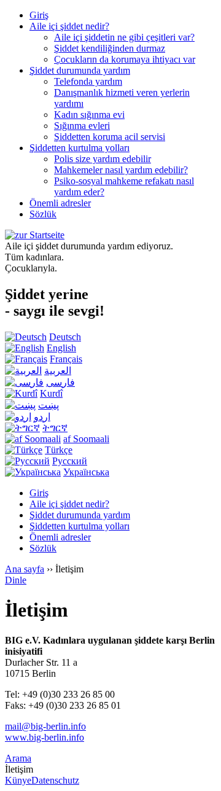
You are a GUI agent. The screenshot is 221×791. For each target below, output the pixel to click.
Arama (18, 758)
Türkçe (58, 450)
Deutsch (65, 337)
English (61, 348)
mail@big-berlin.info (45, 726)
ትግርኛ (55, 428)
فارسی (60, 382)
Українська (86, 472)
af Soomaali (86, 439)
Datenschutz (55, 780)
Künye (18, 780)
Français (66, 359)
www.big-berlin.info (44, 737)
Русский (69, 461)
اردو (42, 416)
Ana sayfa (24, 569)
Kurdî (51, 393)
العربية (57, 370)
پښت (48, 405)
